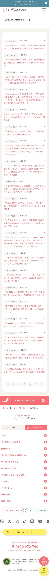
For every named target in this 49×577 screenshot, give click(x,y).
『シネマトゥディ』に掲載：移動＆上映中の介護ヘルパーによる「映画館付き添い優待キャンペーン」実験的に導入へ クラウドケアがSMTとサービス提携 (24, 170)
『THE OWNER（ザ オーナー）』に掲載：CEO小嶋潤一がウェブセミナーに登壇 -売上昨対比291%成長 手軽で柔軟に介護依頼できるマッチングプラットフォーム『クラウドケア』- (24, 242)
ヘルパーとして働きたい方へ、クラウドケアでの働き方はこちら (24, 2)
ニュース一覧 (19, 408)
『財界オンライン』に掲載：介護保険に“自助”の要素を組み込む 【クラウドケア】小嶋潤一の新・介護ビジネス (24, 223)
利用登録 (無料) (37, 427)
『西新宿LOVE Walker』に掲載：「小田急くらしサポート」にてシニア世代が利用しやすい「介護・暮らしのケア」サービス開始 (24, 188)
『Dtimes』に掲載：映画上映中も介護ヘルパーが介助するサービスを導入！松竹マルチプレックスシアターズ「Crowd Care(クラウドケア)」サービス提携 (24, 150)
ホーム (5, 408)
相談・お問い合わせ (24, 532)
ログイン (14, 427)
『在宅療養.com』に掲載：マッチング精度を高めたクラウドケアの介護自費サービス (24, 325)
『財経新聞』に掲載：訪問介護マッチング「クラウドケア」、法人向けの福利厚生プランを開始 (24, 370)
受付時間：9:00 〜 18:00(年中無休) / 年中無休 (25, 550)
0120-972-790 (27, 547)
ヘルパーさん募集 (36, 510)
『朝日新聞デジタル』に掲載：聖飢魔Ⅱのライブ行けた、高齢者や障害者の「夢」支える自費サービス (24, 309)
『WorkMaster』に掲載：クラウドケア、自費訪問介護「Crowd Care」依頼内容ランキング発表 (24, 293)
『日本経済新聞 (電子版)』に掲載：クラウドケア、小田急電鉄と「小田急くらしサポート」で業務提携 (24, 206)
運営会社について (13, 510)
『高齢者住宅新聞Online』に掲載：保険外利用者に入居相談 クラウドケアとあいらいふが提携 (24, 62)
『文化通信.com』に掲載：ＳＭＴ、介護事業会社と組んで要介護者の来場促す (24, 133)
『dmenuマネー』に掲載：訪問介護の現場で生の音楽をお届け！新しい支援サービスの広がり (24, 356)
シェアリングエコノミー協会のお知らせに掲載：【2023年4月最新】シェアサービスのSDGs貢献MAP (24, 117)
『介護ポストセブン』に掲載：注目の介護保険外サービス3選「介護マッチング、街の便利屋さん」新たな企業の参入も (24, 340)
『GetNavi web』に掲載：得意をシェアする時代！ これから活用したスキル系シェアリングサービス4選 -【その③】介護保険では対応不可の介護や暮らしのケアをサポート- (24, 98)
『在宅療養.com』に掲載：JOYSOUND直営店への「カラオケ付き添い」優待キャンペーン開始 (24, 47)
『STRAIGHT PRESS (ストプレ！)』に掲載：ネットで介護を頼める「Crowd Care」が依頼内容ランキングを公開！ (24, 277)
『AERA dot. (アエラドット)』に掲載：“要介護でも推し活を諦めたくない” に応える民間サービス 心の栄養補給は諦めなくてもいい (24, 79)
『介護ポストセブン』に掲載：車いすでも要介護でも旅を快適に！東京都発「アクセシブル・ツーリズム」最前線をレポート (24, 260)
